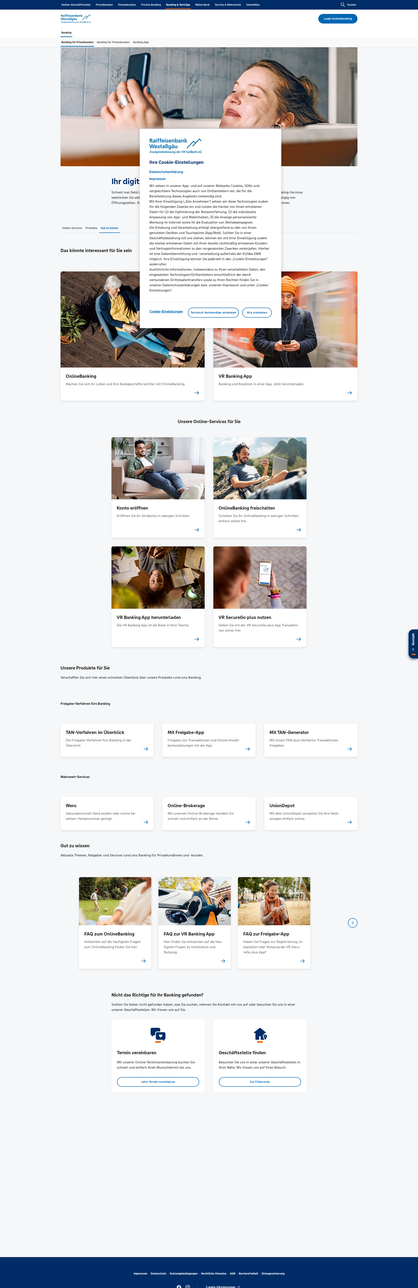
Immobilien (253, 5)
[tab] (66, 32)
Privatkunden (104, 5)
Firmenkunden (127, 5)
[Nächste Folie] (352, 923)
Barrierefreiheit (248, 1273)
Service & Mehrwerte (228, 5)
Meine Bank (202, 5)
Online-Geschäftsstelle (76, 5)
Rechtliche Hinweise (213, 1273)
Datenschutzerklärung (166, 172)
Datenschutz (158, 1273)
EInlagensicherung (273, 1273)
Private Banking (151, 5)
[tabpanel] (115, 923)
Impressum (140, 1273)
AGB (232, 1273)
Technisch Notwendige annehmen (213, 312)
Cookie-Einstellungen (166, 311)
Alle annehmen (257, 312)
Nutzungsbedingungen (184, 1273)
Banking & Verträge (178, 5)
